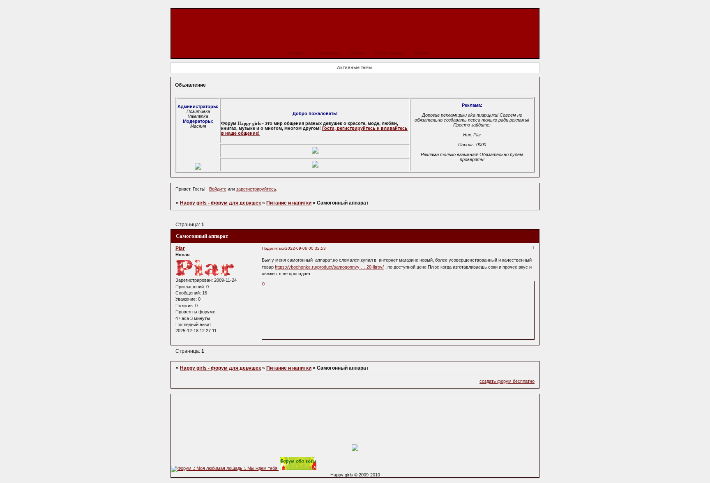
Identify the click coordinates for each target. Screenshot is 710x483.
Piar (180, 248)
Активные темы (354, 67)
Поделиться (273, 248)
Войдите (217, 188)
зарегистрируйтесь (256, 188)
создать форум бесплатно (507, 381)
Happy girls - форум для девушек (220, 203)
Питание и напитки (288, 203)
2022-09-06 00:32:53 (305, 248)
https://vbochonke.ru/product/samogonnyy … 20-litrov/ (329, 266)
